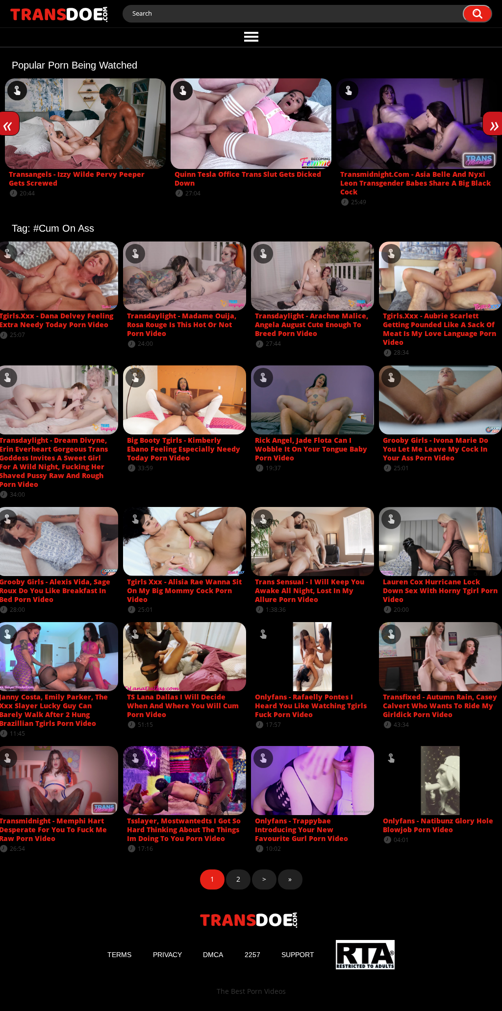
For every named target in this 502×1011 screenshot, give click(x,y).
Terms (119, 955)
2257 (252, 955)
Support (297, 955)
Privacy (167, 955)
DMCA (213, 955)
